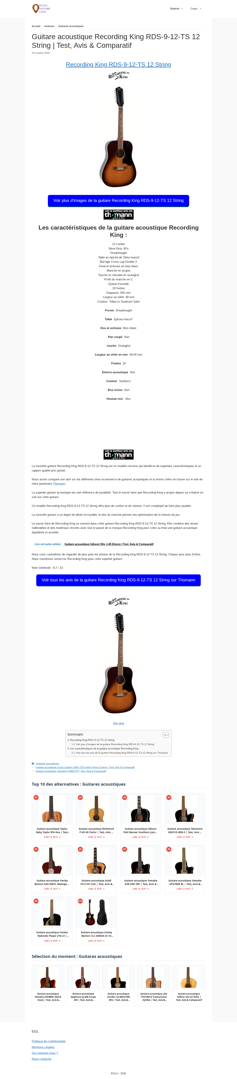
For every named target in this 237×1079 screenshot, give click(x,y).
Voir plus (118, 723)
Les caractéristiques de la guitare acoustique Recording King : (105, 748)
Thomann (59, 483)
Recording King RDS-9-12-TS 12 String (118, 64)
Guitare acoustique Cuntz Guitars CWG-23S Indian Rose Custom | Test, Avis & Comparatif (85, 767)
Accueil (36, 26)
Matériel (174, 8)
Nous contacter (42, 1059)
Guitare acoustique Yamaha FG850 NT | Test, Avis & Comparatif (71, 771)
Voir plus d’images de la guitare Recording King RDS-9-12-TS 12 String (118, 200)
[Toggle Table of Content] (164, 735)
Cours (194, 8)
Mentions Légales (43, 1047)
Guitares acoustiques (70, 26)
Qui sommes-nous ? (45, 1053)
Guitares (49, 26)
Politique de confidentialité (49, 1041)
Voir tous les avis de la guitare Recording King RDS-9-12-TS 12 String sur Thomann (118, 580)
